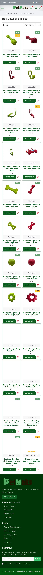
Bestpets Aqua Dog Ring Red (31, 350)
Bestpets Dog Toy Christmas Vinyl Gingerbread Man (11, 423)
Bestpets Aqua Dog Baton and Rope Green (11, 130)
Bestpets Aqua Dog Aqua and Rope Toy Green (31, 92)
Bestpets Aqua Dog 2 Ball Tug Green (11, 55)
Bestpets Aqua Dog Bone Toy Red (31, 206)
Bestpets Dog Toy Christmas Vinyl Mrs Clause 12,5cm (11, 461)
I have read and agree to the (17, 564)
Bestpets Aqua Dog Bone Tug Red (31, 242)
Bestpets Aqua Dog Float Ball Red (31, 278)
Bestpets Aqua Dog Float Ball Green (11, 278)
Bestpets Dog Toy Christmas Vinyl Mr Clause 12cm (31, 423)
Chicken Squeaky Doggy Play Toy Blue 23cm (31, 461)
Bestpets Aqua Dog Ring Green (11, 350)
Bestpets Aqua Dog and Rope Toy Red (11, 91)
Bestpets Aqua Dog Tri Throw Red (31, 386)
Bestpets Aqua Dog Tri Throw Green (11, 386)
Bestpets (11, 51)
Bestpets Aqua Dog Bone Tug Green (11, 242)
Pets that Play (31, 455)
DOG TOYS (14, 13)
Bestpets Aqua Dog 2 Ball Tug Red (31, 55)
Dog (7, 13)
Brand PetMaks (9, 497)
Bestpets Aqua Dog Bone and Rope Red (31, 167)
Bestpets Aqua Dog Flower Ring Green (11, 314)
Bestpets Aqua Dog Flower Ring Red (31, 314)
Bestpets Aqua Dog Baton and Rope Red (31, 129)
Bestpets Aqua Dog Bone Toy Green (11, 206)
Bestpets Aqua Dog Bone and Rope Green (11, 168)
